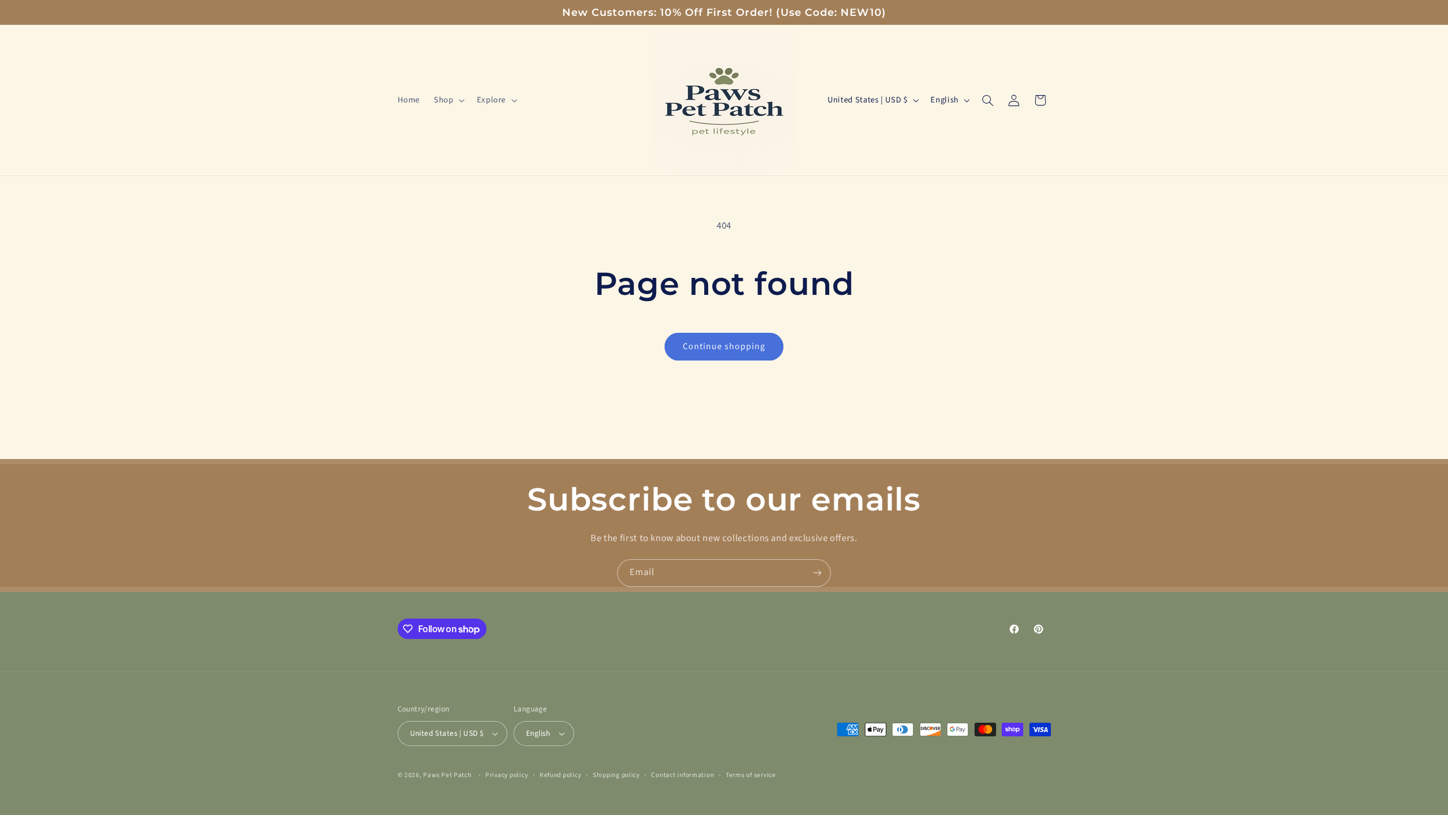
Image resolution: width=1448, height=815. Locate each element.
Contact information (682, 775)
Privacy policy (506, 775)
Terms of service (751, 775)
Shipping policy (616, 775)
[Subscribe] (817, 573)
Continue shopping (724, 346)
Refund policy (560, 775)
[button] (448, 100)
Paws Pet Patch (447, 775)
